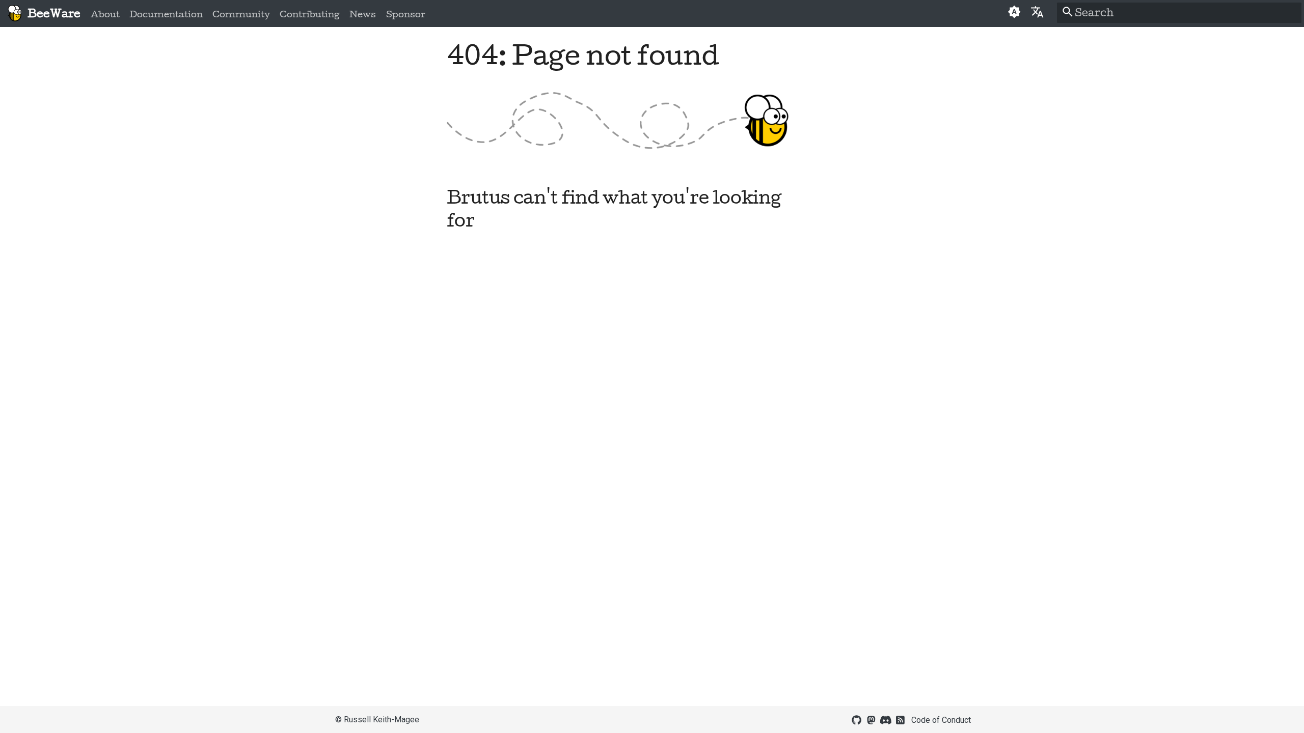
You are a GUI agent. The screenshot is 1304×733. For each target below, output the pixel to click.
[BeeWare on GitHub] (856, 719)
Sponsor (405, 14)
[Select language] (1037, 11)
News (362, 14)
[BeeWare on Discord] (885, 719)
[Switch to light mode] (1014, 13)
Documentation (166, 14)
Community (241, 14)
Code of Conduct (941, 720)
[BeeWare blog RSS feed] (900, 719)
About (105, 14)
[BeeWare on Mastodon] (871, 719)
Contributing (310, 14)
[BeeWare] (14, 13)
